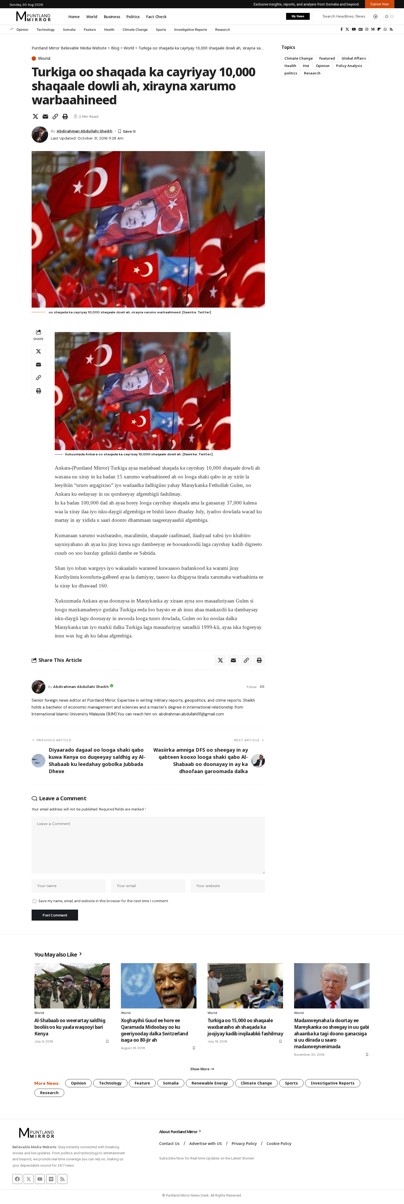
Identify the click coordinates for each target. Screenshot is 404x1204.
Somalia (69, 29)
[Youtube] (40, 1179)
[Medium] (373, 29)
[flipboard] (379, 29)
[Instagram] (367, 29)
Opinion (22, 29)
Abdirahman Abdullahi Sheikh (84, 131)
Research (222, 29)
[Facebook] (341, 29)
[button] (379, 4)
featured (327, 58)
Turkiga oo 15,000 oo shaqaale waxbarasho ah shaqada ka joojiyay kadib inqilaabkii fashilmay (245, 1027)
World (44, 58)
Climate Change (135, 29)
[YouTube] (353, 29)
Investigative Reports (190, 29)
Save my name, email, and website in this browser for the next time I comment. (103, 901)
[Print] (65, 116)
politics (290, 73)
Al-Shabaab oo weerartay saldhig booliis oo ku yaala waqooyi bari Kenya (69, 1027)
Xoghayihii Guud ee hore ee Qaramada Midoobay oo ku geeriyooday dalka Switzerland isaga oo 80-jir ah (154, 1030)
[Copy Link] (55, 116)
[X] (347, 29)
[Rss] (391, 29)
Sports (161, 29)
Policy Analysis (349, 65)
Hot (306, 65)
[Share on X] (35, 116)
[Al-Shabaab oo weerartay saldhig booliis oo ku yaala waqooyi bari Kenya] (72, 985)
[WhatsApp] (385, 29)
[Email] (45, 116)
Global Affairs (354, 58)
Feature (90, 29)
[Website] (262, 687)
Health (109, 29)
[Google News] (360, 29)
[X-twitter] (29, 1179)
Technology (46, 29)
